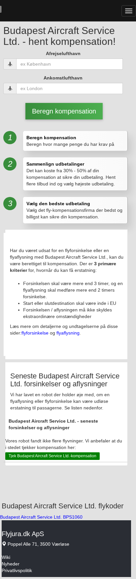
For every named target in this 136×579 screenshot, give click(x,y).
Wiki (6, 557)
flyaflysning (68, 333)
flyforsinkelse (35, 333)
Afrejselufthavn (63, 53)
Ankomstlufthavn (63, 77)
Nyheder (10, 563)
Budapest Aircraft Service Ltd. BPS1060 (41, 517)
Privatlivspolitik (17, 570)
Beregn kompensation (64, 111)
